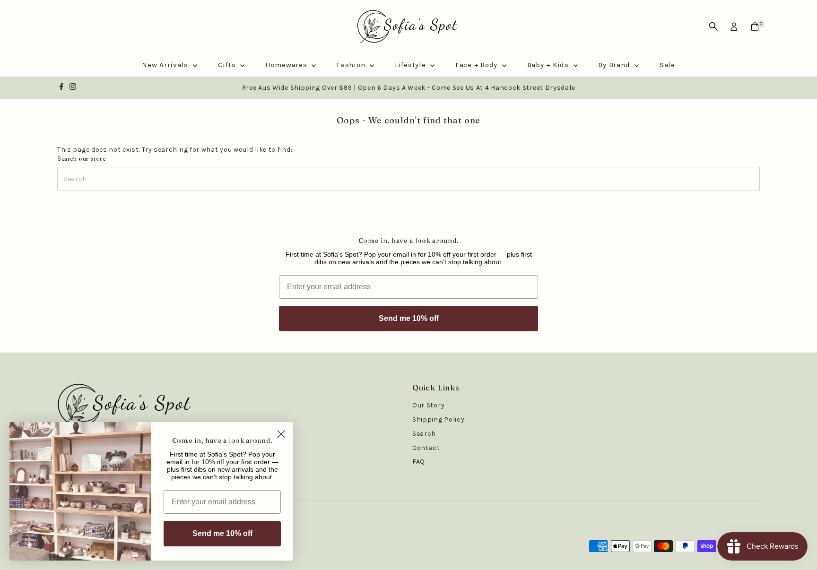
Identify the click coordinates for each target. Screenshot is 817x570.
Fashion (352, 64)
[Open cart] (755, 26)
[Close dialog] (281, 434)
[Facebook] (61, 88)
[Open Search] (713, 26)
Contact (426, 448)
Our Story (428, 405)
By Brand (615, 64)
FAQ (418, 462)
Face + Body (477, 64)
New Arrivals (166, 64)
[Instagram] (72, 88)
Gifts (228, 64)
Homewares (287, 64)
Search (424, 434)
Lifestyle (411, 64)
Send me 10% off (409, 318)
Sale (667, 64)
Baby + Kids (549, 64)
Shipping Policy (438, 419)
